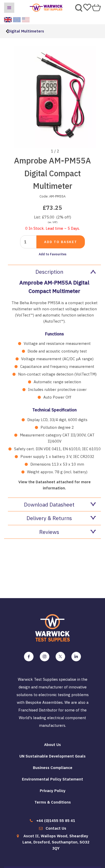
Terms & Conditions (52, 802)
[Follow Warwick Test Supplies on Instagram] (44, 657)
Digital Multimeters (26, 31)
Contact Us (56, 828)
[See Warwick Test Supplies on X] (60, 657)
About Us (52, 744)
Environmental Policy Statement (52, 779)
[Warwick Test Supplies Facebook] (29, 657)
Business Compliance (52, 767)
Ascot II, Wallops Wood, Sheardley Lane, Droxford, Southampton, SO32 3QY (55, 842)
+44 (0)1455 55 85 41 (55, 820)
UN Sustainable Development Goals (52, 756)
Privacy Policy (52, 790)
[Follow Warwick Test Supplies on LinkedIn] (76, 657)
